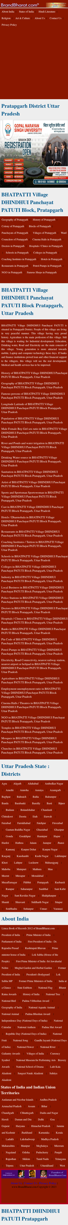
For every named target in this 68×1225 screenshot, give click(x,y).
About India (8, 11)
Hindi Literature (47, 11)
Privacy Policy (9, 24)
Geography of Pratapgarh (15, 219)
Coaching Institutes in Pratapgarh (19, 259)
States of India (26, 11)
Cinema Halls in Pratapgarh (47, 239)
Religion (6, 18)
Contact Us (55, 18)
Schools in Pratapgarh (17, 252)
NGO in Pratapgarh (12, 272)
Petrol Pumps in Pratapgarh (47, 265)
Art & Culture (22, 18)
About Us (40, 18)
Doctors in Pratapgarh (13, 246)
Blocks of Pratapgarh (40, 226)
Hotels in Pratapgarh (51, 259)
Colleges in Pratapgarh (45, 252)
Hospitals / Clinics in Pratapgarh (46, 246)
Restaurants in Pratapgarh (15, 265)
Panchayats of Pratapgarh (15, 232)
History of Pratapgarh (44, 219)
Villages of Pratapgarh (44, 232)
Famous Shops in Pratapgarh (42, 272)
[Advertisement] (34, 64)
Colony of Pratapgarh (13, 226)
